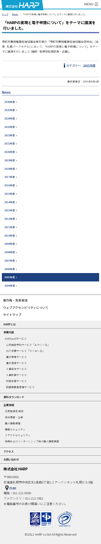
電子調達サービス (16, 363)
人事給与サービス (16, 369)
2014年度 (9, 202)
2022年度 (9, 135)
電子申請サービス (16, 357)
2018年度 (9, 168)
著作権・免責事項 (15, 300)
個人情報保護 (12, 423)
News (15, 14)
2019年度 (9, 160)
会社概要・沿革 (14, 417)
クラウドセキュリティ (18, 435)
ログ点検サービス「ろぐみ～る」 (25, 351)
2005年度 (89, 65)
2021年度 (9, 143)
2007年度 (9, 260)
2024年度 (9, 118)
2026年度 (9, 102)
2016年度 (9, 185)
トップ (5, 14)
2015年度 (9, 193)
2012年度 (9, 218)
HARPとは (10, 324)
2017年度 (9, 177)
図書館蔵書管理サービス (20, 387)
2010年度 (9, 235)
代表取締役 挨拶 (14, 411)
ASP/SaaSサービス (16, 338)
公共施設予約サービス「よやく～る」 (28, 344)
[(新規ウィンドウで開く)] (64, 513)
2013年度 (9, 210)
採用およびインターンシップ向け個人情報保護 (32, 441)
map (12, 487)
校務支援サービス (16, 381)
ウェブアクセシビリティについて (25, 307)
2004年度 (9, 285)
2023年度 (9, 127)
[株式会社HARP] (22, 5)
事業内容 (9, 332)
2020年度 (9, 152)
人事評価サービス (16, 375)
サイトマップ (12, 314)
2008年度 (9, 252)
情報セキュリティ (15, 429)
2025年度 (9, 110)
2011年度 (9, 227)
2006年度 (9, 269)
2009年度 (9, 243)
